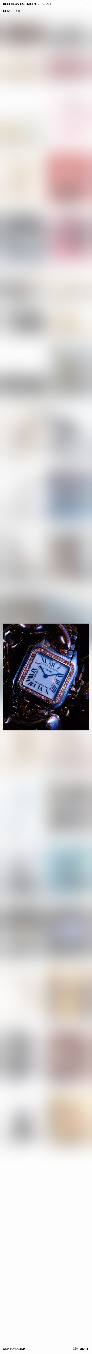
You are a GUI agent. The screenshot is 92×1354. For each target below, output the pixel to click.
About (46, 4)
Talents (33, 4)
